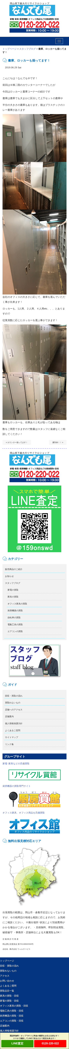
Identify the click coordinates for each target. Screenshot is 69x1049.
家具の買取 (13, 596)
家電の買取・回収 (9, 1000)
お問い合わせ (7, 980)
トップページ (10, 48)
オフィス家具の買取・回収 (14, 1005)
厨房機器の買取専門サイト (17, 786)
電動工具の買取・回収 (11, 1010)
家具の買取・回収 (9, 995)
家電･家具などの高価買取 (16, 763)
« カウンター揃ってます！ (17, 442)
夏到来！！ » (57, 442)
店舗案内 (9, 716)
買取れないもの (12, 702)
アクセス (4, 975)
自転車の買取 (14, 617)
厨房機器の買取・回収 (11, 1015)
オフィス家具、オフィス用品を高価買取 (24, 812)
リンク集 (9, 744)
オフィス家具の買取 (17, 603)
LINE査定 (17, 1043)
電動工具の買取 (15, 624)
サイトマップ (11, 737)
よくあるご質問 (12, 730)
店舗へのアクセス (13, 709)
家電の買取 (13, 590)
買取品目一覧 (7, 990)
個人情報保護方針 (13, 723)
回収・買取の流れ (13, 696)
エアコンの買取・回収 (11, 1020)
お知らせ (9, 576)
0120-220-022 (50, 1043)
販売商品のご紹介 (13, 569)
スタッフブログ (27, 48)
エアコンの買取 (15, 631)
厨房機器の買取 (15, 610)
